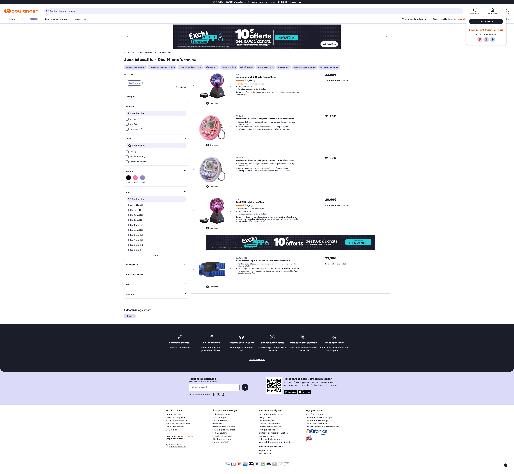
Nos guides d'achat (175, 426)
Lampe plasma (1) (138, 161)
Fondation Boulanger (222, 436)
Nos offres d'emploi (315, 414)
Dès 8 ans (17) (136, 245)
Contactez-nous (174, 414)
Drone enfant (283, 67)
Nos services (218, 423)
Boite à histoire (246, 67)
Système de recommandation (273, 433)
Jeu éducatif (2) (137, 156)
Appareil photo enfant (135, 67)
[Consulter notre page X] (218, 395)
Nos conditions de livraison (178, 423)
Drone (129, 316)
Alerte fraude (265, 453)
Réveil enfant (211, 67)
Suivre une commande (176, 420)
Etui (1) (133, 151)
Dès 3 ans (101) (136, 220)
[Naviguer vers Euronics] (327, 432)
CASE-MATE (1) (136, 129)
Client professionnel (221, 439)
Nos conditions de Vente (270, 414)
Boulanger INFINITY (220, 442)
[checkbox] (127, 119)
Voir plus (156, 255)
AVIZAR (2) (134, 119)
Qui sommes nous (221, 414)
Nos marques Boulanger (223, 426)
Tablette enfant (229, 67)
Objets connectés (145, 52)
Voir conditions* (257, 359)
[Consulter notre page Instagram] (223, 395)
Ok (245, 387)
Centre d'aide (172, 429)
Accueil (127, 52)
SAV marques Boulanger (223, 429)
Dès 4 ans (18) (136, 225)
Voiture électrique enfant (190, 67)
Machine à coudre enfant (305, 67)
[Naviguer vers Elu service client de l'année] (327, 438)
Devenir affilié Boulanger (317, 420)
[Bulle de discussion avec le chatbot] (505, 465)
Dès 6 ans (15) (136, 235)
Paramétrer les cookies (270, 426)
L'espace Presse (219, 420)
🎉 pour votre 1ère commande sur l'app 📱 (257, 2)
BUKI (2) (133, 124)
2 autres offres (332, 80)
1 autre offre (330, 264)
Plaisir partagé (219, 417)
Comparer (214, 103)
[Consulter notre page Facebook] (213, 395)
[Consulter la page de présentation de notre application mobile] (290, 392)
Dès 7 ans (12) (136, 240)
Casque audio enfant (329, 67)
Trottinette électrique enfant (162, 67)
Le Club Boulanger (220, 433)
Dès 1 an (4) (135, 210)
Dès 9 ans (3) (136, 250)
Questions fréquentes (176, 417)
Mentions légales (267, 420)
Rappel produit (266, 450)
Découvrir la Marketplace (317, 423)
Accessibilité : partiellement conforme (277, 442)
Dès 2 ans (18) (136, 215)
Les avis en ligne (266, 436)
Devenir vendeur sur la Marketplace (322, 426)
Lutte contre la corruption (271, 439)
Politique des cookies (269, 429)
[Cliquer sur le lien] (257, 37)
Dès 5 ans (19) (136, 230)
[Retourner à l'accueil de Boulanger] (21, 11)
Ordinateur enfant (265, 67)
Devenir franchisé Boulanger (319, 417)
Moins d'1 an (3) (137, 205)
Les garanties (265, 417)
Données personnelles (269, 423)
